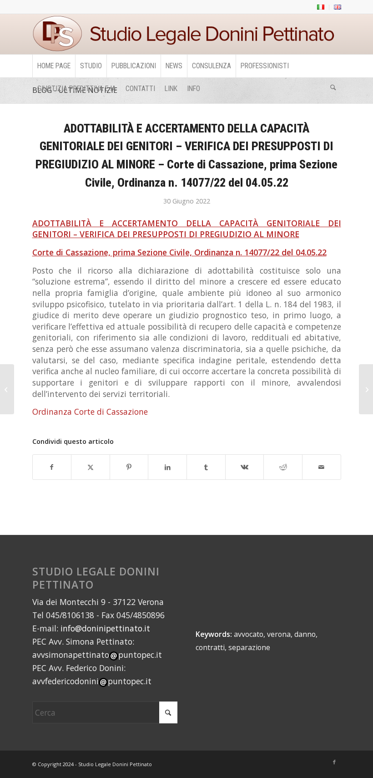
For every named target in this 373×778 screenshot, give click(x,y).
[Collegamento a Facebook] (334, 762)
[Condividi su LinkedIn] (167, 467)
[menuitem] (321, 7)
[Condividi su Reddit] (283, 467)
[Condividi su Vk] (245, 467)
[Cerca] (333, 88)
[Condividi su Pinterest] (129, 467)
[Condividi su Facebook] (52, 467)
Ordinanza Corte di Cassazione (90, 411)
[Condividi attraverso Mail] (321, 467)
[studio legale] (186, 34)
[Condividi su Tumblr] (206, 467)
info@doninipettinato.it (105, 628)
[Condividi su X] (90, 467)
